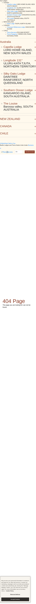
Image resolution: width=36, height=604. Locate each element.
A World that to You (7, 143)
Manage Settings (15, 594)
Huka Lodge (11, 23)
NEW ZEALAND (10, 119)
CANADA (6, 126)
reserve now (30, 152)
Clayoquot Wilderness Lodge (16, 27)
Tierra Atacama (11, 32)
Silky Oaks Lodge (12, 11)
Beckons (31, 145)
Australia (5, 41)
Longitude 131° (11, 8)
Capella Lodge (11, 4)
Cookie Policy (10, 591)
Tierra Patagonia (12, 34)
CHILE (4, 133)
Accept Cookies (15, 599)
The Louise (10, 18)
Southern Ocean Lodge (14, 15)
